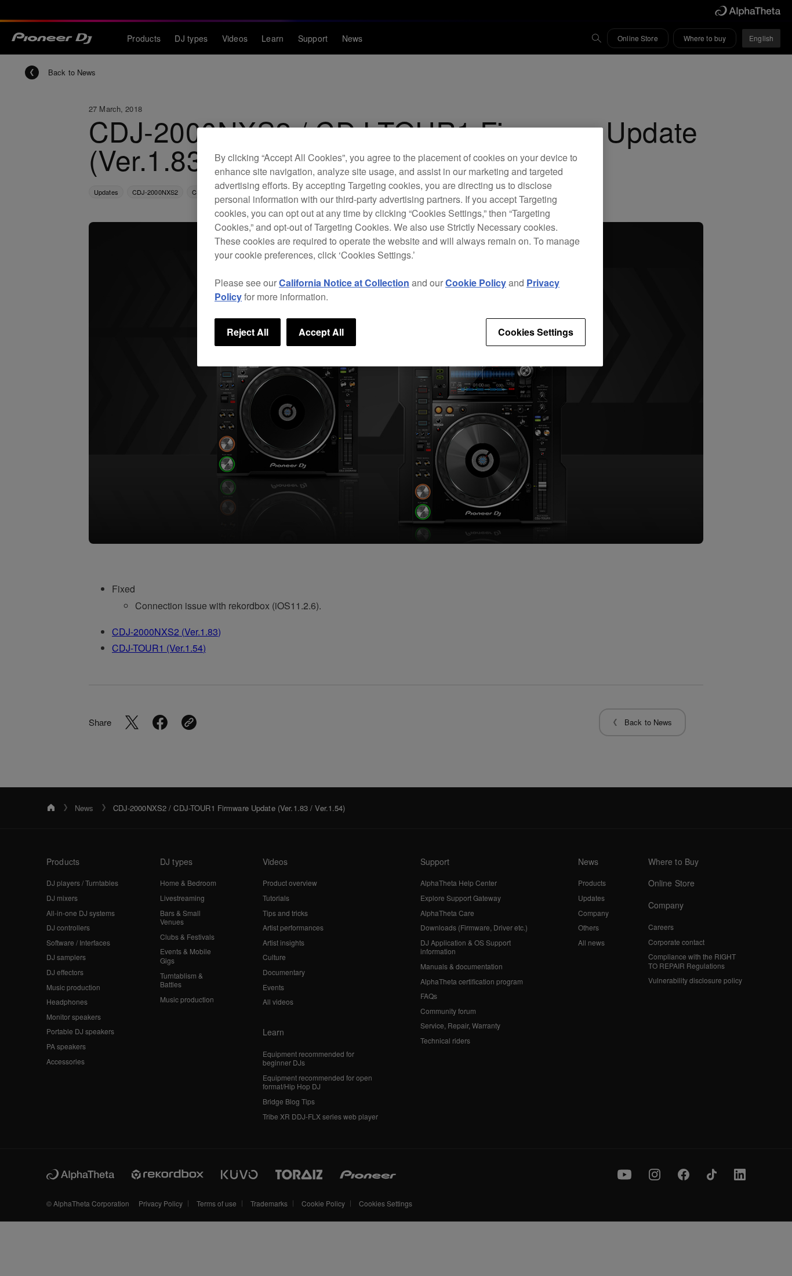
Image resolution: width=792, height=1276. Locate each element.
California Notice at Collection (344, 282)
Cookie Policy (475, 282)
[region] (400, 247)
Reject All (247, 332)
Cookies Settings (535, 332)
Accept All (321, 332)
